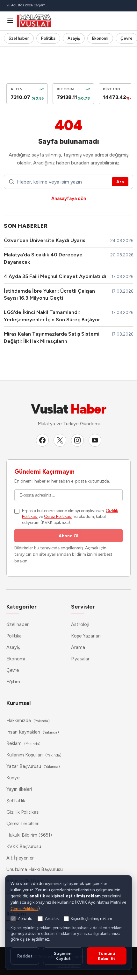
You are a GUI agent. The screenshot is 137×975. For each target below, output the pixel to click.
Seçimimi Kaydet (63, 956)
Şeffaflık (15, 801)
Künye (12, 778)
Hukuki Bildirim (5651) (29, 835)
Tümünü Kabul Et (106, 956)
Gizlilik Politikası (23, 812)
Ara (120, 181)
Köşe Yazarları (86, 636)
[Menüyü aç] (10, 20)
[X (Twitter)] (60, 440)
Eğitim (13, 682)
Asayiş (74, 38)
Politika (48, 38)
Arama (78, 647)
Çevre (12, 670)
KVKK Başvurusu (23, 846)
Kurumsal (18, 703)
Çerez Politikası (58, 516)
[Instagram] (77, 440)
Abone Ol (68, 535)
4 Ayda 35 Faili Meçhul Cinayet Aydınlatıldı (55, 276)
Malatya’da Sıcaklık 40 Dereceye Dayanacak (43, 258)
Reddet (24, 955)
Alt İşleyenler (20, 858)
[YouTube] (95, 440)
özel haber (19, 38)
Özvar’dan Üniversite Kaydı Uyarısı (45, 240)
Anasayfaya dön (68, 198)
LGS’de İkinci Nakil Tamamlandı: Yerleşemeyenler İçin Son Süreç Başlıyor (52, 315)
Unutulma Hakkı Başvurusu (34, 869)
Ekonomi (100, 38)
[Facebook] (42, 440)
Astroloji (80, 624)
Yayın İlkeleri (19, 789)
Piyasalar (80, 659)
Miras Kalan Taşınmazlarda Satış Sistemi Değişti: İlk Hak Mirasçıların (51, 337)
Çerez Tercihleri (23, 823)
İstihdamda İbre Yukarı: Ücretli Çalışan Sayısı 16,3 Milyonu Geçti (49, 294)
